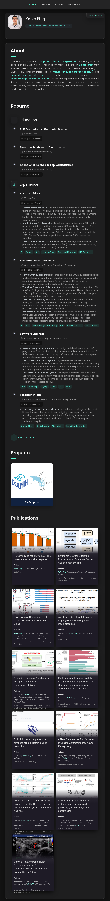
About (32, 4)
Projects (59, 4)
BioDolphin (32, 502)
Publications (74, 4)
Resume (45, 4)
